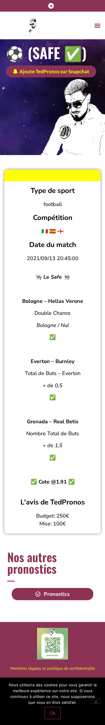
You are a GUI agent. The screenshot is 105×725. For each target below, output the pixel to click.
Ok (53, 713)
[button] (97, 25)
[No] (96, 701)
